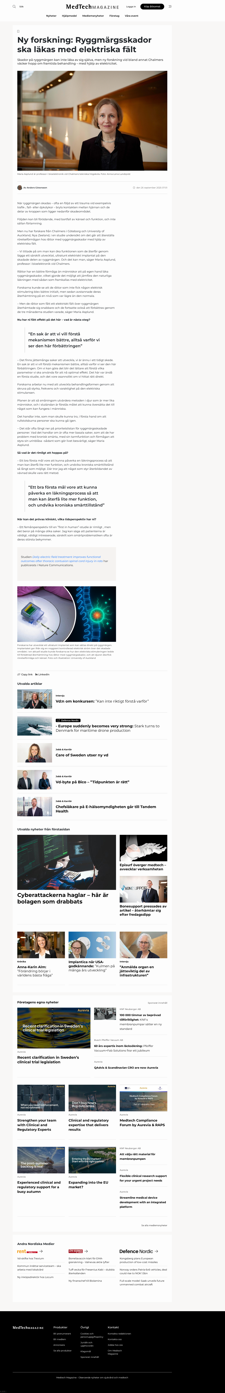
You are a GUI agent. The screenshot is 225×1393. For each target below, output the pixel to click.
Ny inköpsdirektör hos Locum (35, 1277)
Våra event (131, 15)
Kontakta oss (115, 1339)
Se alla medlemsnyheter (154, 1225)
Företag (114, 15)
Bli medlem (59, 1339)
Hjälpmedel (69, 15)
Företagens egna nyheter (38, 1002)
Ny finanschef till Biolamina (85, 1280)
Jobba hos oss (115, 1345)
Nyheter (51, 15)
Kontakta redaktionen (119, 1333)
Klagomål (86, 1351)
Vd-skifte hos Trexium (30, 1258)
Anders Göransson (37, 187)
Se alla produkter (62, 1350)
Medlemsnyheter (93, 15)
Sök (21, 6)
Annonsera (59, 1345)
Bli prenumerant (62, 1333)
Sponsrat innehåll (90, 1357)
